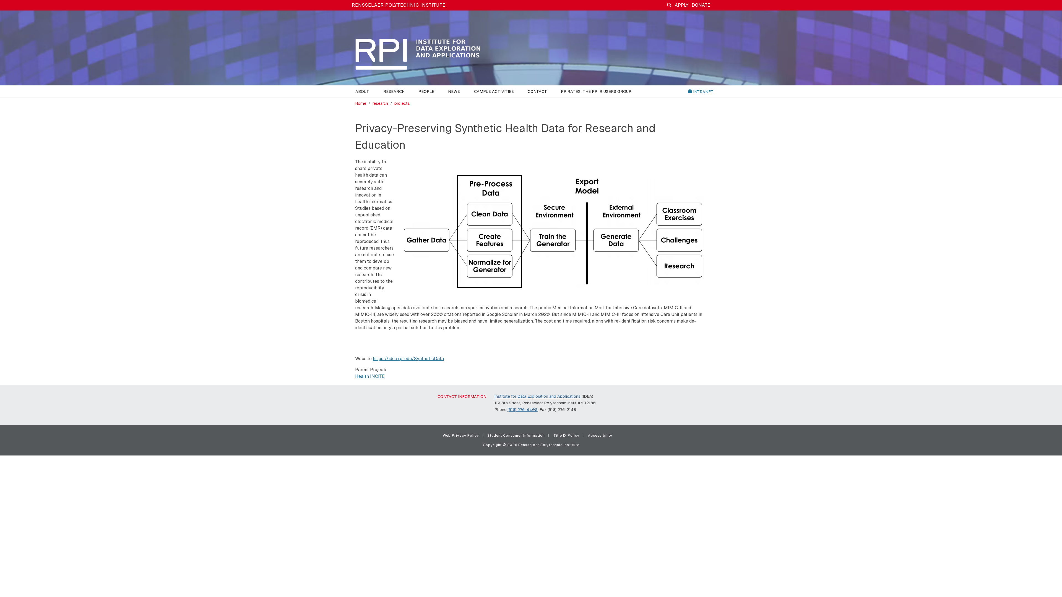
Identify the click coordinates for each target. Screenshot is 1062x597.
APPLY (681, 5)
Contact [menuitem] (537, 91)
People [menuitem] (426, 91)
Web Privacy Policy (461, 435)
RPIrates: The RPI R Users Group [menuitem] (596, 91)
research (380, 103)
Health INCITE (370, 376)
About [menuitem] (362, 91)
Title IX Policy (566, 435)
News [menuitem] (454, 91)
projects (402, 103)
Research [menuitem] (394, 91)
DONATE (701, 5)
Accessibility (600, 435)
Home (360, 103)
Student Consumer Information (516, 435)
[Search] (669, 5)
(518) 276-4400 (522, 409)
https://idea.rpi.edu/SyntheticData (408, 359)
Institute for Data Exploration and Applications (537, 396)
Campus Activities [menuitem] (494, 91)
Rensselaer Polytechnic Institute (399, 5)
